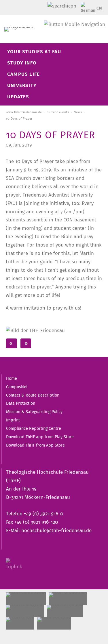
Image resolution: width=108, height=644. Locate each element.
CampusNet (17, 386)
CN (99, 8)
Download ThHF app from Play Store (40, 436)
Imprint (13, 420)
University (22, 85)
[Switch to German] (87, 9)
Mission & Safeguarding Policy (34, 411)
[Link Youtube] (54, 623)
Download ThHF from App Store (35, 445)
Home (11, 378)
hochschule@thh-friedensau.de (56, 531)
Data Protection (20, 403)
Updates (18, 97)
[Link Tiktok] (20, 623)
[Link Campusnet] (26, 598)
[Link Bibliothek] (68, 598)
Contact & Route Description (32, 395)
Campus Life (23, 74)
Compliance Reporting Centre (33, 428)
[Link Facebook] (65, 611)
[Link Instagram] (25, 611)
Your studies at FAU (34, 52)
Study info (22, 63)
